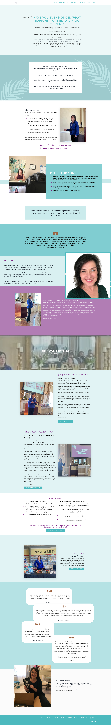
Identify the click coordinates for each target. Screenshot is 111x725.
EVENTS (70, 718)
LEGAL (87, 718)
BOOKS (71, 2)
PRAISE (75, 718)
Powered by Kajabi (92, 721)
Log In (93, 2)
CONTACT (81, 718)
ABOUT (55, 2)
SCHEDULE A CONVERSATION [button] (33, 487)
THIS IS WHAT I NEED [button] (65, 421)
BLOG (64, 718)
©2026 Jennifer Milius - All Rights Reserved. (51, 718)
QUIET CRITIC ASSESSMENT (82, 2)
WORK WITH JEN (63, 2)
